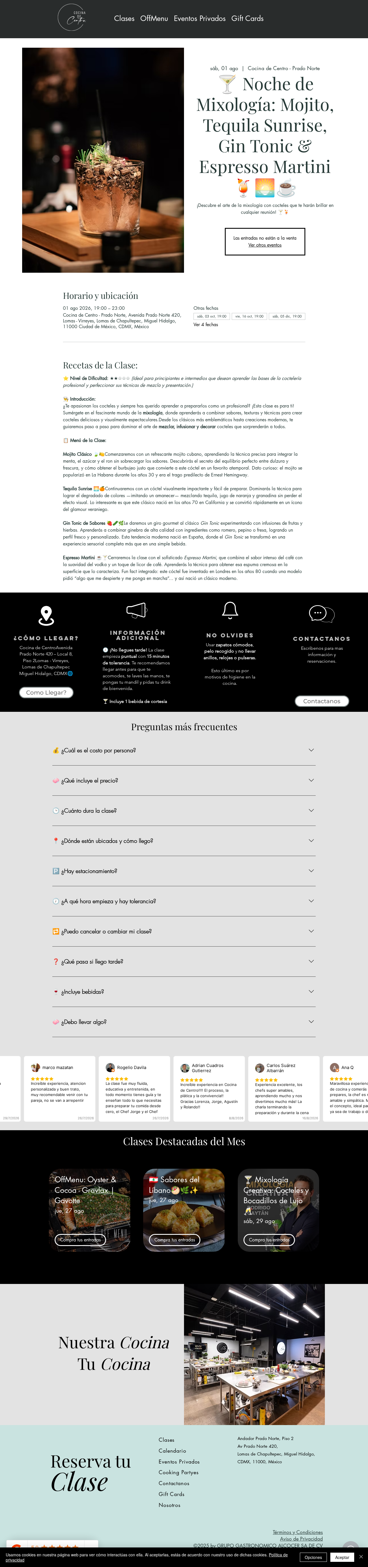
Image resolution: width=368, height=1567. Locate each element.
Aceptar (342, 1557)
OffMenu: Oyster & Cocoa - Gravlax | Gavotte (85, 1190)
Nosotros (170, 1504)
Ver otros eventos (264, 245)
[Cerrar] (361, 1557)
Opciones (313, 1557)
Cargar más (183, 1275)
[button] (200, 18)
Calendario (172, 1450)
